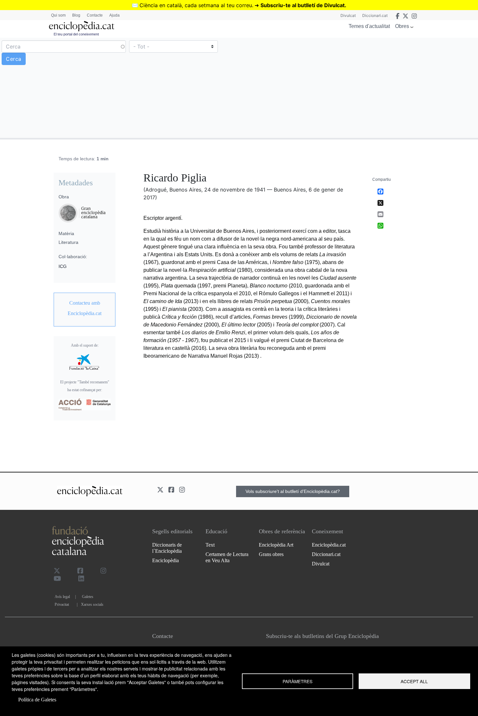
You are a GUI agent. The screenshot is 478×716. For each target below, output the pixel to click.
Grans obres (271, 554)
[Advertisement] (357, 87)
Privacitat (62, 604)
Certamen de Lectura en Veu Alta (227, 557)
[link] (84, 308)
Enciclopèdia (165, 560)
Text (210, 545)
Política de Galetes (37, 699)
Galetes (87, 596)
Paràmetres (297, 681)
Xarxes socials (92, 604)
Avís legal (62, 596)
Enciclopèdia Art (276, 545)
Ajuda (114, 15)
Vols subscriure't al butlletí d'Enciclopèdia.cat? (293, 491)
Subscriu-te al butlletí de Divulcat (302, 5)
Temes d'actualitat (369, 26)
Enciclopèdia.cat (329, 545)
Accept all (414, 681)
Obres (402, 26)
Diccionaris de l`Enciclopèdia (167, 548)
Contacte (95, 15)
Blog (76, 15)
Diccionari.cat (375, 15)
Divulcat (348, 15)
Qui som (58, 15)
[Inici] (81, 26)
